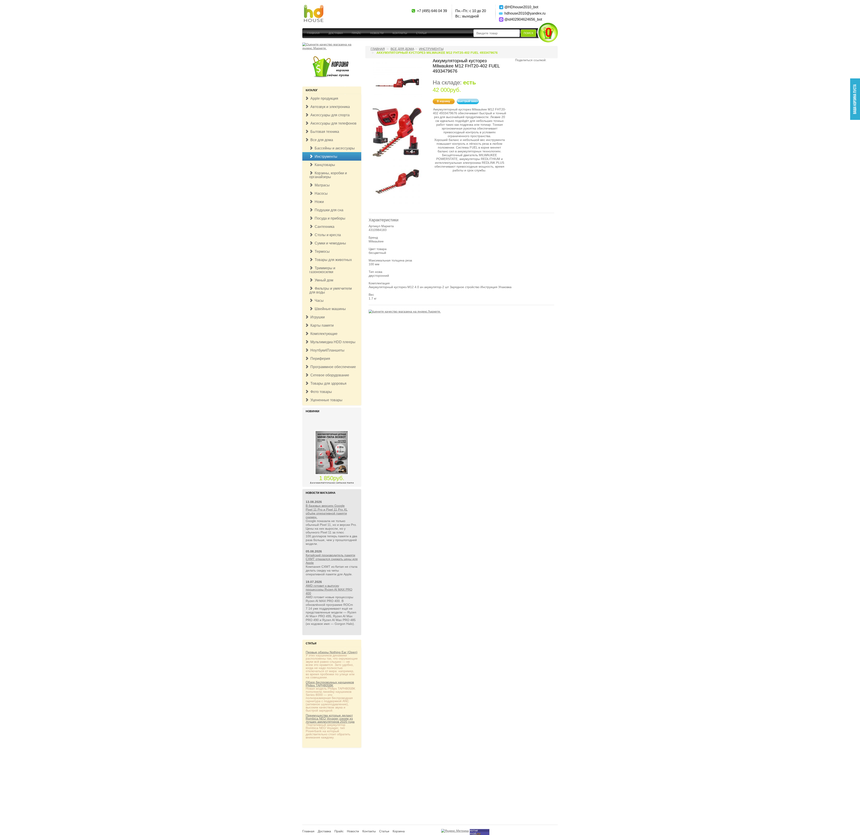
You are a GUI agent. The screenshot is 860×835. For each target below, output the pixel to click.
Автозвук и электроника (329, 107)
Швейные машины (329, 309)
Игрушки (317, 317)
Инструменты (325, 156)
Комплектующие (323, 334)
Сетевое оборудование (329, 375)
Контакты (400, 33)
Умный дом (323, 280)
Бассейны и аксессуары (334, 148)
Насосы (320, 193)
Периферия (319, 358)
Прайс (356, 33)
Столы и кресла (327, 235)
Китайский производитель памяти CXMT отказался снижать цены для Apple (332, 559)
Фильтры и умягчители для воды (330, 290)
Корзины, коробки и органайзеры (328, 175)
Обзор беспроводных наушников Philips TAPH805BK (330, 683)
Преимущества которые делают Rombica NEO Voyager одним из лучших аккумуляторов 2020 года (330, 718)
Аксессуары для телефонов (333, 123)
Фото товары (320, 392)
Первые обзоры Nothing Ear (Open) (331, 652)
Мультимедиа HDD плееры (332, 342)
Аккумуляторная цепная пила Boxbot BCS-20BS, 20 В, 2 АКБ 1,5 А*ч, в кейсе (332, 475)
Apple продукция (323, 98)
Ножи (318, 202)
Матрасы (321, 185)
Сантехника (323, 227)
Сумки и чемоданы (329, 243)
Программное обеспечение (332, 367)
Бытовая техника (324, 132)
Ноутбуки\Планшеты (326, 350)
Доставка (336, 33)
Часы (318, 300)
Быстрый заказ (468, 101)
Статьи (421, 33)
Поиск (528, 33)
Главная (313, 33)
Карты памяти (321, 325)
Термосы (321, 251)
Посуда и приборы (329, 218)
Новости (377, 33)
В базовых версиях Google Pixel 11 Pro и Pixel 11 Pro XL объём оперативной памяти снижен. (327, 511)
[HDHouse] (313, 6)
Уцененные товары (325, 400)
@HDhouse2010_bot (520, 7)
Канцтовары (324, 165)
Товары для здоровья (327, 383)
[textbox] (496, 33)
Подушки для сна (328, 210)
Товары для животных (332, 260)
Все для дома (321, 140)
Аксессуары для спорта (329, 115)
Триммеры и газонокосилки (322, 270)
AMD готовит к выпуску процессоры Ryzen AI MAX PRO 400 (329, 589)
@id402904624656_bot (520, 19)
